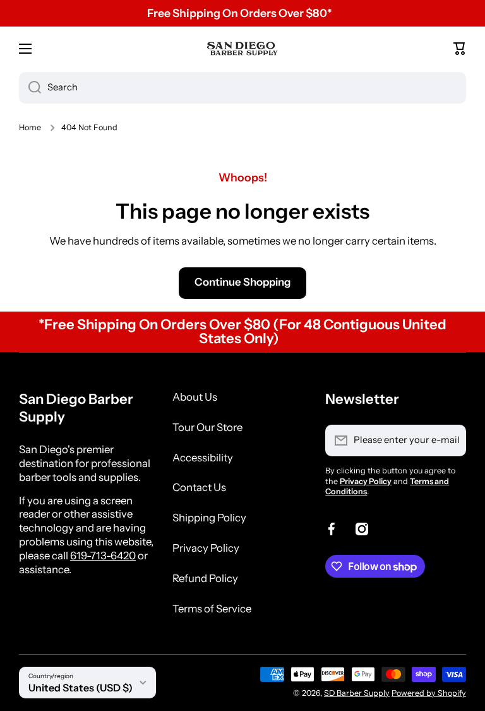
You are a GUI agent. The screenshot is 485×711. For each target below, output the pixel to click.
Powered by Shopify (429, 693)
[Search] (30, 88)
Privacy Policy (205, 548)
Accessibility (202, 457)
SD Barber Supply (357, 693)
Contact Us (199, 487)
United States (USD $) (80, 687)
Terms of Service (211, 608)
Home (30, 127)
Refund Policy (205, 578)
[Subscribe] (450, 440)
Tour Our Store (207, 427)
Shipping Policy (209, 517)
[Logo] (242, 48)
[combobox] (242, 88)
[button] (459, 48)
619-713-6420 (103, 555)
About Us (194, 397)
